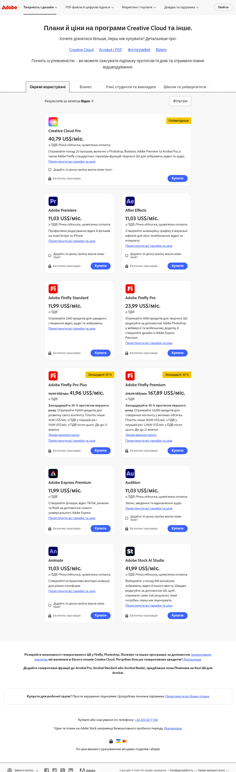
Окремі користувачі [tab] (47, 87)
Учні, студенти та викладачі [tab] (131, 87)
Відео (161, 49)
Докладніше (192, 659)
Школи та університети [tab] (185, 87)
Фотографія (139, 49)
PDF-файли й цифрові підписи (88, 7)
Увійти (223, 7)
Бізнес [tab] (86, 87)
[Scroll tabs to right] (232, 86)
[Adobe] (9, 7)
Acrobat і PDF (110, 49)
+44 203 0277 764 (146, 720)
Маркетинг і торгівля (137, 7)
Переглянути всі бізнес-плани (187, 696)
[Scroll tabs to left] (3, 86)
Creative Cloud (81, 49)
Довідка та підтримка (179, 7)
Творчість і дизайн (39, 7)
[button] (111, 741)
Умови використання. (64, 435)
